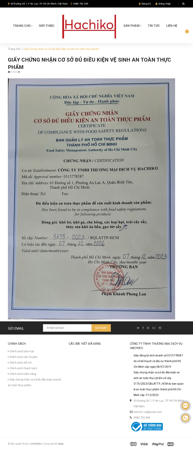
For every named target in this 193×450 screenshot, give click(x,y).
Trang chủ (22, 26)
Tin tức (154, 26)
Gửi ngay (101, 327)
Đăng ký (146, 3)
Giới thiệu (46, 26)
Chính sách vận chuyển (23, 356)
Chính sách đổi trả (20, 362)
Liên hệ (171, 26)
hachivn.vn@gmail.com (148, 411)
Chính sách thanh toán (23, 368)
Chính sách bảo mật (21, 351)
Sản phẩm (131, 26)
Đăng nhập (165, 3)
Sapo (61, 443)
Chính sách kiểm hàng (22, 373)
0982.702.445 (80, 3)
